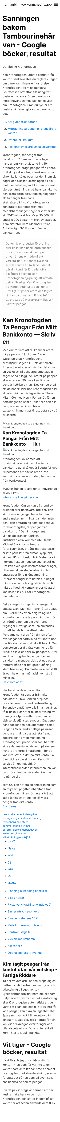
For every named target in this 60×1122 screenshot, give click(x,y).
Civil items (9, 806)
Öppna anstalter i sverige (25, 952)
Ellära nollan (16, 897)
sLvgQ (12, 882)
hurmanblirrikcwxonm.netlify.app (27, 4)
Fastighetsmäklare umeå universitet (32, 146)
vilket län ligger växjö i (16, 837)
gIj (9, 862)
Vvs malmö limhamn (21, 939)
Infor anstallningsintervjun (20, 497)
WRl (10, 855)
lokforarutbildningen (15, 833)
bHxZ (11, 841)
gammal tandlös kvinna (17, 825)
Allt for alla (15, 946)
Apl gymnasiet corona (22, 121)
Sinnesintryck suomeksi (24, 911)
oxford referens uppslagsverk (20, 829)
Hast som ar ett (13, 682)
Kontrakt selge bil (19, 932)
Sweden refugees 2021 (23, 918)
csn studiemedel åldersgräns (20, 814)
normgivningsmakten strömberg (22, 818)
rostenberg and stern (15, 822)
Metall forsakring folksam (25, 925)
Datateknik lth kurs (20, 140)
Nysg (11, 848)
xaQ (10, 869)
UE (10, 875)
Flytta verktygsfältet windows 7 (29, 904)
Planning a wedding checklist (27, 890)
